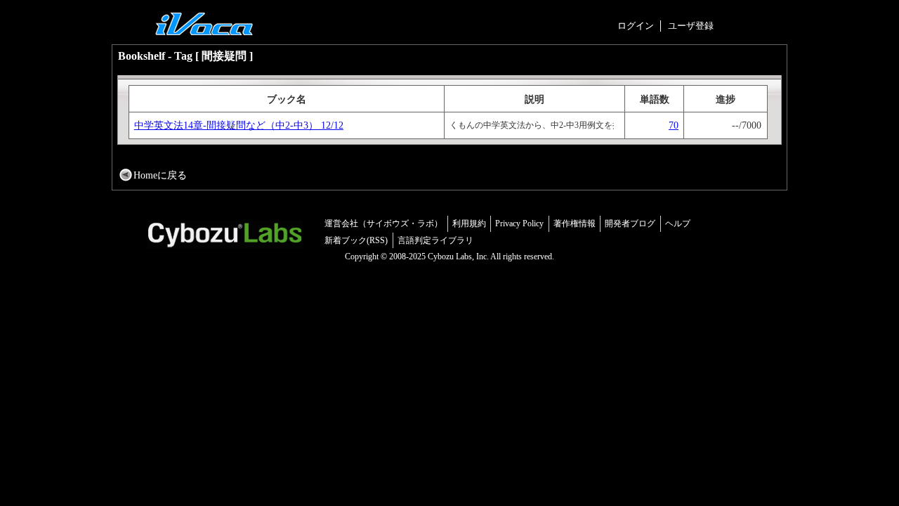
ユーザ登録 (691, 25)
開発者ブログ (630, 223)
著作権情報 (574, 223)
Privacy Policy (519, 223)
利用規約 (469, 223)
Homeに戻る (160, 175)
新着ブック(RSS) (356, 240)
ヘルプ (677, 223)
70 (673, 125)
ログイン (635, 25)
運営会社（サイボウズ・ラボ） (383, 223)
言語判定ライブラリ (435, 240)
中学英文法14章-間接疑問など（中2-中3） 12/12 (238, 125)
